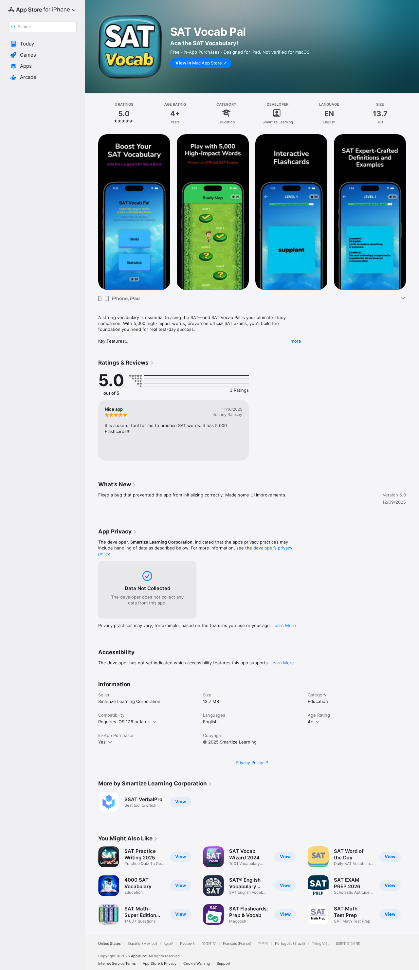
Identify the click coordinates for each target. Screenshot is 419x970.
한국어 (263, 943)
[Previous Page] (91, 212)
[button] (42, 44)
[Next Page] (412, 212)
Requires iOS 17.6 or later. (124, 721)
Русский (187, 943)
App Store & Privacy (159, 963)
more (296, 341)
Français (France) (237, 943)
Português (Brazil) (290, 943)
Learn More (284, 625)
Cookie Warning (196, 963)
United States (109, 943)
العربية (168, 943)
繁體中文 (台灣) (348, 943)
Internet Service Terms (117, 963)
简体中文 (209, 943)
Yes (102, 742)
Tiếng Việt (320, 943)
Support (223, 963)
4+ (310, 721)
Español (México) (142, 943)
